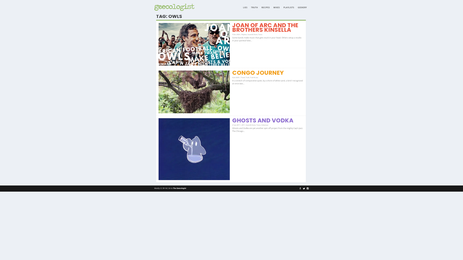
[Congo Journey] (194, 92)
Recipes (266, 7)
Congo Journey (258, 73)
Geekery (302, 7)
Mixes (276, 7)
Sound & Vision (253, 34)
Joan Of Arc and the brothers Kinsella (265, 27)
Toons (260, 34)
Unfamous (264, 125)
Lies (245, 7)
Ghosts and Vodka (262, 120)
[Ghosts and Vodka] (194, 149)
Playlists (288, 7)
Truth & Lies (254, 77)
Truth (254, 7)
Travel (243, 77)
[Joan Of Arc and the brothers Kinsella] (194, 44)
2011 (243, 125)
